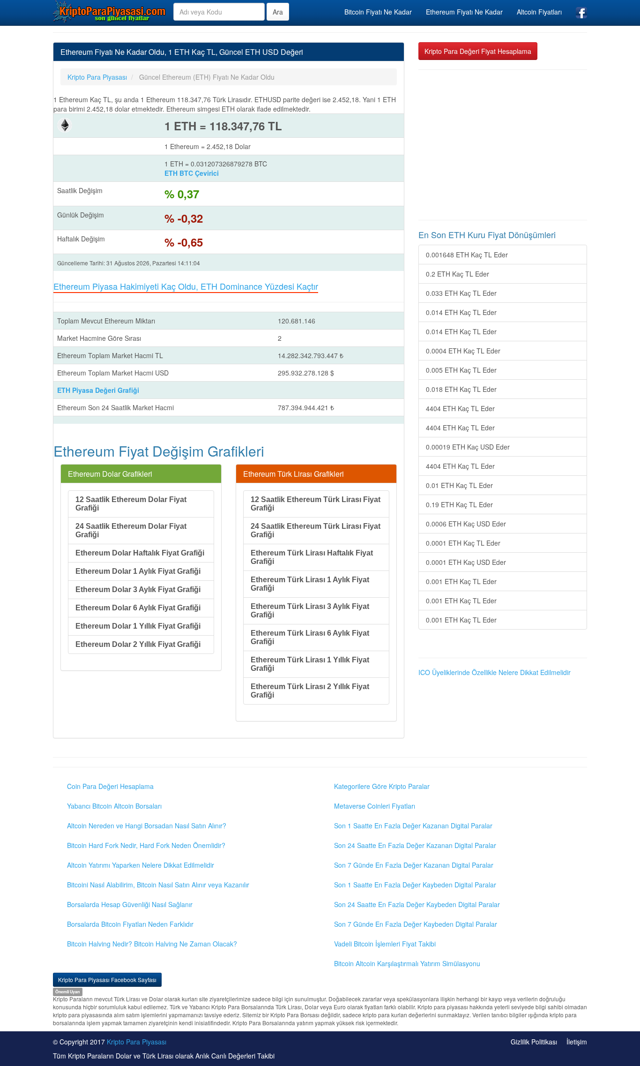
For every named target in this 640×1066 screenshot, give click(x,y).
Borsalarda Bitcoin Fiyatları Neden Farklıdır (130, 924)
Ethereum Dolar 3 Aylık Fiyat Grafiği (138, 589)
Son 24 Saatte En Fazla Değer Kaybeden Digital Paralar (417, 904)
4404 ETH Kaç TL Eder (460, 408)
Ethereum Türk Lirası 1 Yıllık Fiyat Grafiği (310, 664)
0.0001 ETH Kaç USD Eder (466, 562)
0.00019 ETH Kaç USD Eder (468, 446)
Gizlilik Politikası (534, 1041)
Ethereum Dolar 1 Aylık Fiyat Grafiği (138, 571)
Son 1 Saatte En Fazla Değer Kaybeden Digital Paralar (415, 884)
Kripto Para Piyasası (136, 1041)
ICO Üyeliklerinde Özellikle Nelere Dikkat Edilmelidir (494, 672)
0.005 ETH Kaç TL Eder (461, 370)
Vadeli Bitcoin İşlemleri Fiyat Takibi (385, 943)
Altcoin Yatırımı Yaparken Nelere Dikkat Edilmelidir (140, 865)
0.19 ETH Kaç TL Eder (459, 504)
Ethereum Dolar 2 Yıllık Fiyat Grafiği (138, 644)
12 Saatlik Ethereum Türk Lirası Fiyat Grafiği (315, 503)
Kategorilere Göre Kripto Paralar (382, 786)
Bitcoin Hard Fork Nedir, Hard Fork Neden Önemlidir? (146, 845)
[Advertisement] (502, 144)
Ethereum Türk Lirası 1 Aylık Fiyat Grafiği (310, 584)
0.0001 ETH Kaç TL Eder (463, 543)
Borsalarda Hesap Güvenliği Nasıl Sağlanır (130, 904)
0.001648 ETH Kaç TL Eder (467, 254)
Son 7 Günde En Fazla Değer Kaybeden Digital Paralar (415, 924)
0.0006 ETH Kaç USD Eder (466, 523)
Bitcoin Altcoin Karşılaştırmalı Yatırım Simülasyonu (407, 963)
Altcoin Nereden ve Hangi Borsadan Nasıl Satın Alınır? (146, 825)
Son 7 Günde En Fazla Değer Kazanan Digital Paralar (413, 865)
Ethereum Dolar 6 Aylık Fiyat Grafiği (138, 608)
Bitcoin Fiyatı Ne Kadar (378, 11)
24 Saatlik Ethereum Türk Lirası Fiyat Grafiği (315, 530)
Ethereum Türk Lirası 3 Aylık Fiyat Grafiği (310, 610)
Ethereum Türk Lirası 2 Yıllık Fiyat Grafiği (310, 691)
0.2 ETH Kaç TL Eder (457, 273)
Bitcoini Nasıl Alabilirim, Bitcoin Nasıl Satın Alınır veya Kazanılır (158, 884)
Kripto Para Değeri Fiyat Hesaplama (477, 51)
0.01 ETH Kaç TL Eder (459, 485)
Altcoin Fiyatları (539, 11)
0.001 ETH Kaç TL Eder (461, 581)
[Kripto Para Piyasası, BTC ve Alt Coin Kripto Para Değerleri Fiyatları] (109, 11)
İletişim (576, 1041)
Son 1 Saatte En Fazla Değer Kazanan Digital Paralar (413, 825)
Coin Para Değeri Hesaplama (110, 786)
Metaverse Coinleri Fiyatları (374, 806)
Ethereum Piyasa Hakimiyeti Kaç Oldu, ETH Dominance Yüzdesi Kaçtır (185, 286)
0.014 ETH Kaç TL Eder (461, 312)
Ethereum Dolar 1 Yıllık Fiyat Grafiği (138, 626)
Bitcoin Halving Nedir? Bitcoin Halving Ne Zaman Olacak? (152, 943)
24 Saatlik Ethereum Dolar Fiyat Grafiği (130, 530)
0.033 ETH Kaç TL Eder (461, 293)
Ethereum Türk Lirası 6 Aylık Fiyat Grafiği (310, 637)
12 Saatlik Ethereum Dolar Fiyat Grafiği (130, 503)
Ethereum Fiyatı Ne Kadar (464, 11)
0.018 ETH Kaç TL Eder (461, 389)
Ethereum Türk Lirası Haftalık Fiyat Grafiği (312, 557)
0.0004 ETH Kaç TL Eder (463, 350)
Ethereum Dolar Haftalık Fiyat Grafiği (139, 553)
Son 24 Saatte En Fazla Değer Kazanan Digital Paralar (415, 845)
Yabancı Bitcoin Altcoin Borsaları (114, 806)
